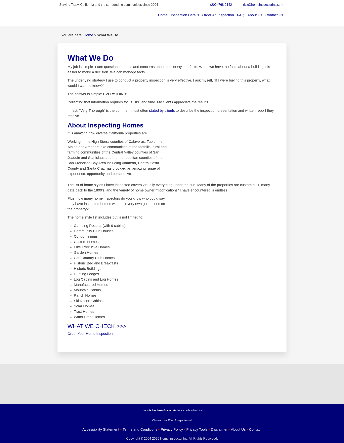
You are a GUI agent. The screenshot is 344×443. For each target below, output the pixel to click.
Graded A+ (170, 410)
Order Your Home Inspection (90, 334)
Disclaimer (219, 429)
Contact (255, 429)
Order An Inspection (218, 15)
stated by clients (162, 111)
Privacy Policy (172, 429)
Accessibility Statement (100, 429)
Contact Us (274, 15)
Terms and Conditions (140, 429)
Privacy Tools (196, 429)
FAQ (240, 15)
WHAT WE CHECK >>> (96, 326)
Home (163, 15)
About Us (254, 15)
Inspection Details (185, 15)
